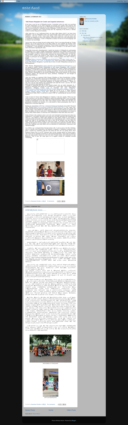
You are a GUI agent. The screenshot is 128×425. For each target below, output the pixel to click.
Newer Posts (30, 410)
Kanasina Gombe (91, 18)
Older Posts (71, 410)
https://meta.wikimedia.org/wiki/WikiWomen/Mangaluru (55, 66)
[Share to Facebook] (63, 201)
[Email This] (58, 201)
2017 (83, 33)
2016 (83, 44)
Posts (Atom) (36, 413)
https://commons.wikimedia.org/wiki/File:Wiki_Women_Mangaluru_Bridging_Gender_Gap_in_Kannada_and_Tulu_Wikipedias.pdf (50, 89)
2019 (83, 31)
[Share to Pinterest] (64, 201)
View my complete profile (91, 21)
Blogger (74, 420)
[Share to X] (61, 201)
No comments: (51, 404)
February (85, 35)
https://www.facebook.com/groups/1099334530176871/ (49, 107)
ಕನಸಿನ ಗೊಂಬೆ (31, 8)
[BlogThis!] (59, 201)
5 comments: (51, 201)
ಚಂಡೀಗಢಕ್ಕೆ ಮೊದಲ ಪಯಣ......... (35, 210)
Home (51, 410)
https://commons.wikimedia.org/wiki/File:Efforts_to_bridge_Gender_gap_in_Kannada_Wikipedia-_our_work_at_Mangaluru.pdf (50, 59)
